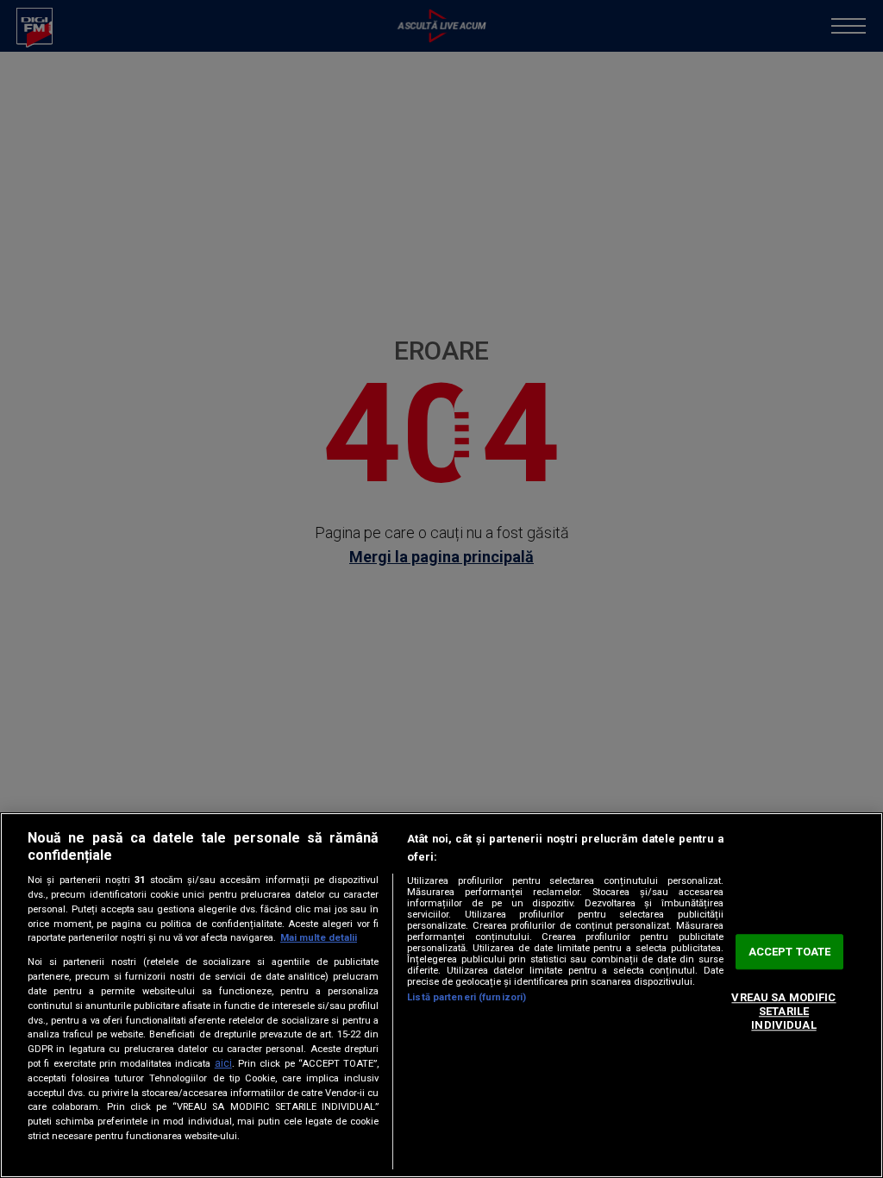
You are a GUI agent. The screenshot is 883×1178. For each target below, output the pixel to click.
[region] (441, 995)
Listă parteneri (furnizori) (466, 997)
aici (223, 1063)
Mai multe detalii (318, 937)
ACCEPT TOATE (789, 951)
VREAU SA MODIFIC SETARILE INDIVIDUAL (783, 1011)
